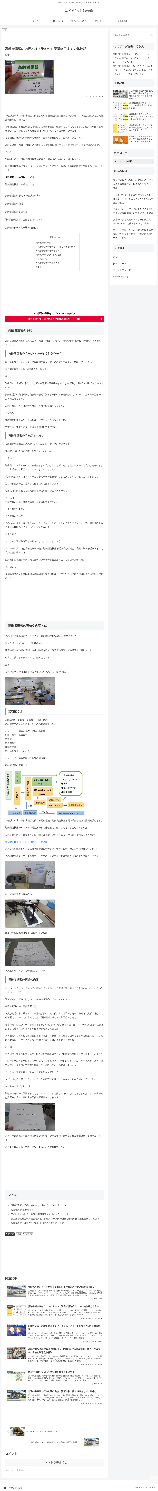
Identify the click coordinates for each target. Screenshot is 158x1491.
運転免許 (11, 1234)
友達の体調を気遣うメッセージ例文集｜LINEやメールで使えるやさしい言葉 (133, 221)
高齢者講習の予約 (43, 243)
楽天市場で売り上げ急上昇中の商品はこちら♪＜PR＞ (54, 319)
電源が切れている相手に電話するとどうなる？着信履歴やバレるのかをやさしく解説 (133, 184)
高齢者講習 (29, 1234)
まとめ (38, 266)
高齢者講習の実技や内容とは (48, 254)
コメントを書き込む (54, 1462)
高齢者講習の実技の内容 (48, 262)
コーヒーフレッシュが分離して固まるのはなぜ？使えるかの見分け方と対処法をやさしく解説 (133, 234)
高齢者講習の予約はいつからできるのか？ (56, 246)
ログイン (117, 257)
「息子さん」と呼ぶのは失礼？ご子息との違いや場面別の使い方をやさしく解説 (133, 211)
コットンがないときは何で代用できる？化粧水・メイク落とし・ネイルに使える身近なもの (133, 198)
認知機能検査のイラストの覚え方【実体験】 (27, 842)
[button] (151, 35)
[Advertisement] (54, 38)
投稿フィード (119, 263)
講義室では (43, 258)
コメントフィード (122, 270)
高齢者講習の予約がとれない (50, 251)
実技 (19, 1234)
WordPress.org (120, 276)
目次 (51, 237)
